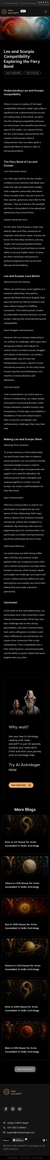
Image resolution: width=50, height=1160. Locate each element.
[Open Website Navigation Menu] (45, 11)
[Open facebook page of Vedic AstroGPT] (6, 1109)
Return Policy (38, 1158)
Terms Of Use (25, 1158)
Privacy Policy (12, 1158)
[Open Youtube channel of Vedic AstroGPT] (19, 1109)
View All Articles (25, 1069)
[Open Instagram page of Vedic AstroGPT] (12, 1109)
